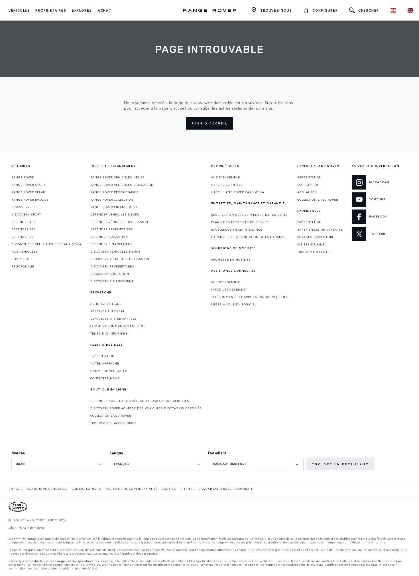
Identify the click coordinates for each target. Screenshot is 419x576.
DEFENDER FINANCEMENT (111, 244)
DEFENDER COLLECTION (109, 237)
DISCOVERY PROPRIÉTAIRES (112, 266)
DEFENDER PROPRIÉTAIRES (111, 229)
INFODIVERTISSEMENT (229, 289)
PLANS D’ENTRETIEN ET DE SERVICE (240, 222)
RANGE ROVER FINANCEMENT (114, 207)
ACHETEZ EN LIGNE (106, 304)
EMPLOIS (16, 489)
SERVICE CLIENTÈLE (227, 185)
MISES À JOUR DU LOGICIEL (233, 304)
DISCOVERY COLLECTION (109, 274)
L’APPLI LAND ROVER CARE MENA (237, 192)
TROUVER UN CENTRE (314, 252)
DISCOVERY (20, 207)
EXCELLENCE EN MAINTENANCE (236, 229)
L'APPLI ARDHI (309, 185)
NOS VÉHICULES (24, 251)
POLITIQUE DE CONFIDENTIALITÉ (131, 489)
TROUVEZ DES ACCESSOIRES (113, 423)
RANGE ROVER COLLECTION (111, 200)
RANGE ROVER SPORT (28, 185)
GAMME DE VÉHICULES (108, 371)
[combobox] (59, 464)
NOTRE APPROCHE (104, 363)
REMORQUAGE (22, 266)
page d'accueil (209, 123)
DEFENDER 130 (23, 222)
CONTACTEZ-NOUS (105, 378)
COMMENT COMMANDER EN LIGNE (117, 326)
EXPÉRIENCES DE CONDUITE (320, 229)
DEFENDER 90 (22, 237)
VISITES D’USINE (311, 244)
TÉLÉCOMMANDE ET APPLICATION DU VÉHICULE (249, 297)
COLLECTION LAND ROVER (110, 416)
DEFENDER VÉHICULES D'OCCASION (119, 222)
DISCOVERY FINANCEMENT (111, 281)
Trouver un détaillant (340, 464)
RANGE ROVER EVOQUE (29, 200)
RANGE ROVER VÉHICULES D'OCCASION (122, 185)
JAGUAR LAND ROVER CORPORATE (226, 489)
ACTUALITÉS (307, 192)
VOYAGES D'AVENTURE (315, 237)
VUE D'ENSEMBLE (225, 177)
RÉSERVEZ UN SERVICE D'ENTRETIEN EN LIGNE (249, 215)
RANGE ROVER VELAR (28, 192)
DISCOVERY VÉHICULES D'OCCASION (119, 259)
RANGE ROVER (22, 177)
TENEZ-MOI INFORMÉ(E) (109, 333)
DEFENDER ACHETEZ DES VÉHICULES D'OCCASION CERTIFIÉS (139, 401)
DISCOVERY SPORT (26, 214)
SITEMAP (187, 489)
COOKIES (169, 489)
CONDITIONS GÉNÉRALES (47, 489)
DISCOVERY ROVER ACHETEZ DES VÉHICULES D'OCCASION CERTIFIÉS (146, 408)
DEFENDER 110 (23, 229)
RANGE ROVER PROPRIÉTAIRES (114, 192)
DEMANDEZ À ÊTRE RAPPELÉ (113, 319)
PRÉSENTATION (102, 356)
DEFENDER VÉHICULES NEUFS (114, 214)
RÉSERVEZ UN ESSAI (107, 311)
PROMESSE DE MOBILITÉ (231, 259)
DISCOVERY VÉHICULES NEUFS (115, 251)
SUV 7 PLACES (23, 259)
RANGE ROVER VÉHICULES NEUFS (117, 177)
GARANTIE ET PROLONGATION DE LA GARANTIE (248, 237)
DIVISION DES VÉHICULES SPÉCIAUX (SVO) (46, 244)
